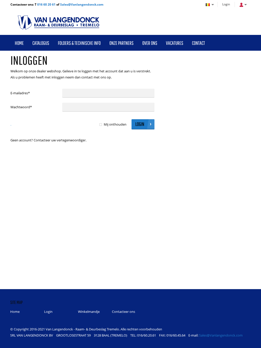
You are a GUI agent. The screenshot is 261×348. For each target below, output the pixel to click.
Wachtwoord (21, 107)
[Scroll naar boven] (250, 342)
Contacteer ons (123, 311)
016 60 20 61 (46, 4)
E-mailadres (20, 93)
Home (15, 311)
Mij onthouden (115, 124)
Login (226, 4)
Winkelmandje (89, 311)
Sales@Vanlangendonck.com (81, 4)
